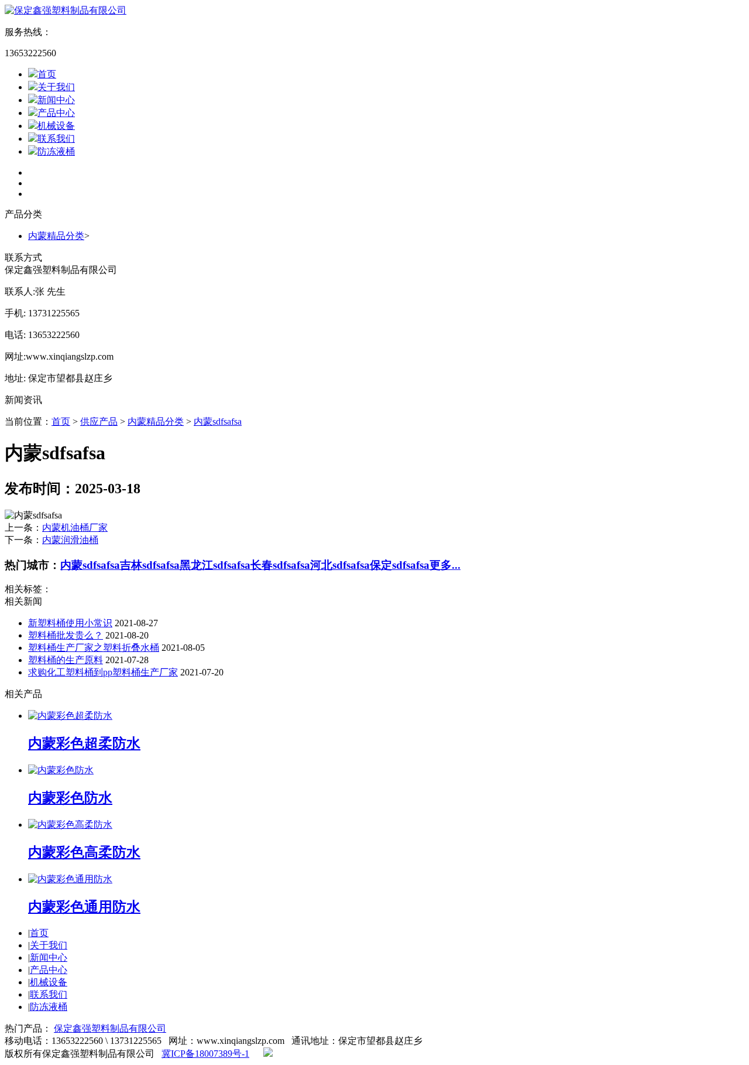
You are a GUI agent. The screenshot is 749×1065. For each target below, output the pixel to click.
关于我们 (56, 87)
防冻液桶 (56, 151)
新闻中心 (56, 100)
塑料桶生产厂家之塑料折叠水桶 (93, 648)
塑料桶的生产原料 (65, 660)
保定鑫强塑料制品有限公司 (110, 1028)
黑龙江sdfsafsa (215, 565)
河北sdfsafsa (340, 565)
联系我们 (56, 139)
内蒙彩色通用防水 (84, 906)
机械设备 (56, 126)
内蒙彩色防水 (70, 797)
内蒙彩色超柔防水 (84, 743)
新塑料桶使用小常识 (70, 623)
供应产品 (99, 421)
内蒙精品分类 (56, 236)
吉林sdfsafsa (150, 565)
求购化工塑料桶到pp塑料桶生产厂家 (103, 672)
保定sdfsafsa (400, 565)
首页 (46, 74)
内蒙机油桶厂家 (75, 527)
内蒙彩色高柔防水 (84, 852)
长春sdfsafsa (280, 565)
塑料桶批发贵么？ (65, 635)
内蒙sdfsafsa (218, 421)
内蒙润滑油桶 (70, 540)
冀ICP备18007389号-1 (205, 1054)
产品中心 (56, 113)
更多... (445, 565)
